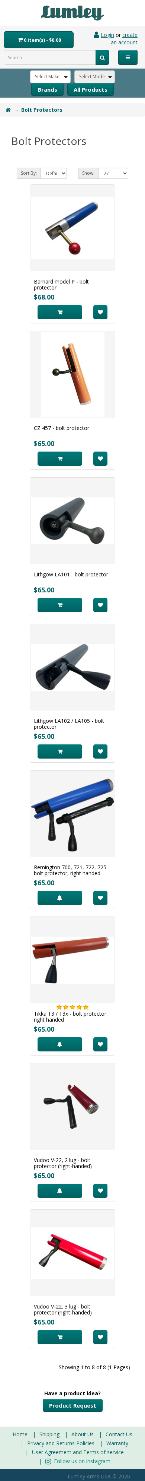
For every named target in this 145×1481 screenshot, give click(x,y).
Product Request (72, 1405)
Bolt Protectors (41, 109)
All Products (90, 89)
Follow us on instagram (81, 1461)
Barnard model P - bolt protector (61, 284)
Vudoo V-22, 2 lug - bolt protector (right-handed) (63, 1163)
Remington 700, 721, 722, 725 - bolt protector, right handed (72, 870)
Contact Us (119, 1434)
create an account (124, 38)
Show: (88, 173)
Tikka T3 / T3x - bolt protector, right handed (71, 1016)
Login (107, 34)
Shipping (49, 1434)
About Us (82, 1434)
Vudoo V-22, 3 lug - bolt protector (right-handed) (63, 1309)
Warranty (117, 1443)
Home (20, 1434)
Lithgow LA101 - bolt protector (71, 574)
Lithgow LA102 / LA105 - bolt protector (69, 723)
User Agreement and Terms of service (78, 1452)
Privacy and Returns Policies (60, 1443)
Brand (47, 89)
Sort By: (29, 173)
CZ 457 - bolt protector (61, 427)
